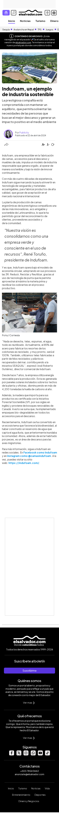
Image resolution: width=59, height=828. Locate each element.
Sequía (6, 29)
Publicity (24, 132)
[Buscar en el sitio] (13, 12)
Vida (47, 788)
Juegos (49, 29)
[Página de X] (18, 754)
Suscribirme (29, 670)
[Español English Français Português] (54, 12)
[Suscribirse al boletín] (6, 12)
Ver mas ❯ (29, 702)
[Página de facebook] (11, 754)
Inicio (11, 20)
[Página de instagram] (26, 754)
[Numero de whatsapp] (33, 754)
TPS (39, 29)
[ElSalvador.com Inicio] (30, 12)
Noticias (25, 20)
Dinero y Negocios (29, 801)
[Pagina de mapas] (47, 12)
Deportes (40, 794)
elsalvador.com (23, 42)
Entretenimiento (21, 794)
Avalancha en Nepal (24, 29)
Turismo (40, 20)
